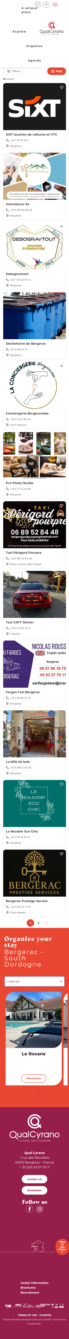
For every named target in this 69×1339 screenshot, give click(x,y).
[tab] (31, 981)
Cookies (45, 1315)
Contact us (34, 1179)
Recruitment (30, 1292)
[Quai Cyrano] (52, 28)
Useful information (34, 1283)
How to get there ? (62, 1247)
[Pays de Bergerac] (29, 1305)
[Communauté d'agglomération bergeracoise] (8, 1305)
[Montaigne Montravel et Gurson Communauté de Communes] (17, 1305)
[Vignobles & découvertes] (56, 1305)
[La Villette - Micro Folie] (61, 1305)
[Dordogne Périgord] (43, 1305)
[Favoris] (38, 4)
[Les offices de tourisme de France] (52, 1305)
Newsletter (34, 1190)
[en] (55, 4)
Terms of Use (27, 1315)
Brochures (28, 1287)
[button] (46, 4)
